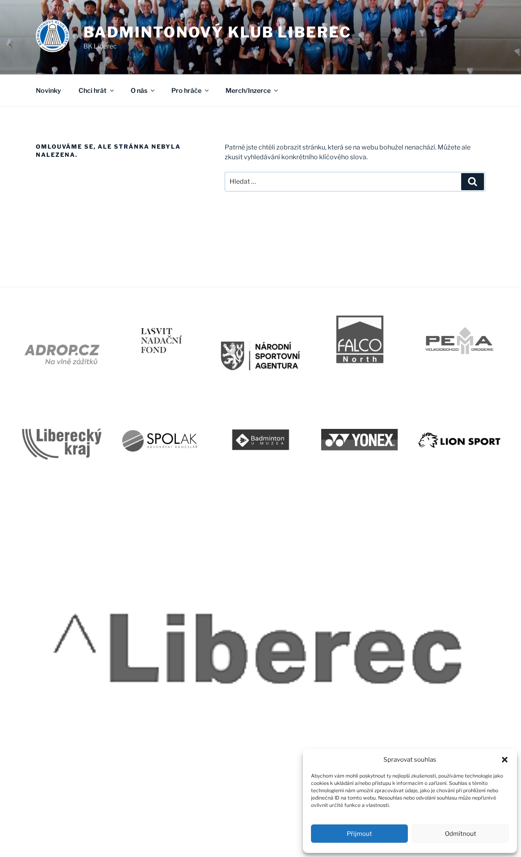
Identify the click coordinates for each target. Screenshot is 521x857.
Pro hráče (186, 90)
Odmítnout (460, 833)
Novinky (48, 90)
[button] (505, 760)
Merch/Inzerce (248, 90)
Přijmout (359, 833)
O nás (139, 90)
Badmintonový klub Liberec (217, 32)
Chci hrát (93, 90)
